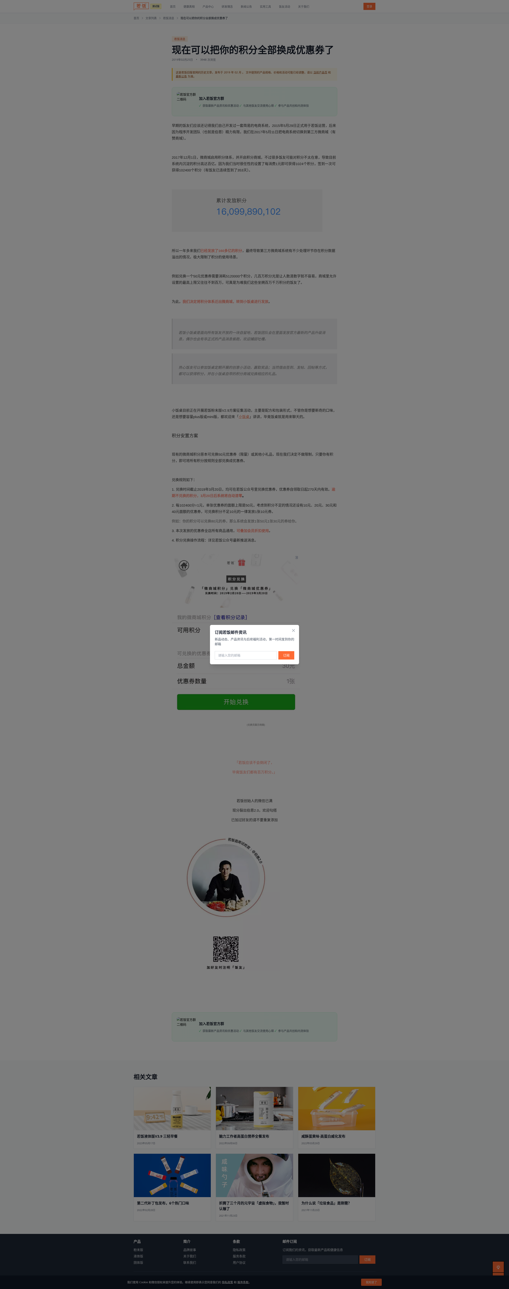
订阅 (286, 655)
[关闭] (293, 630)
